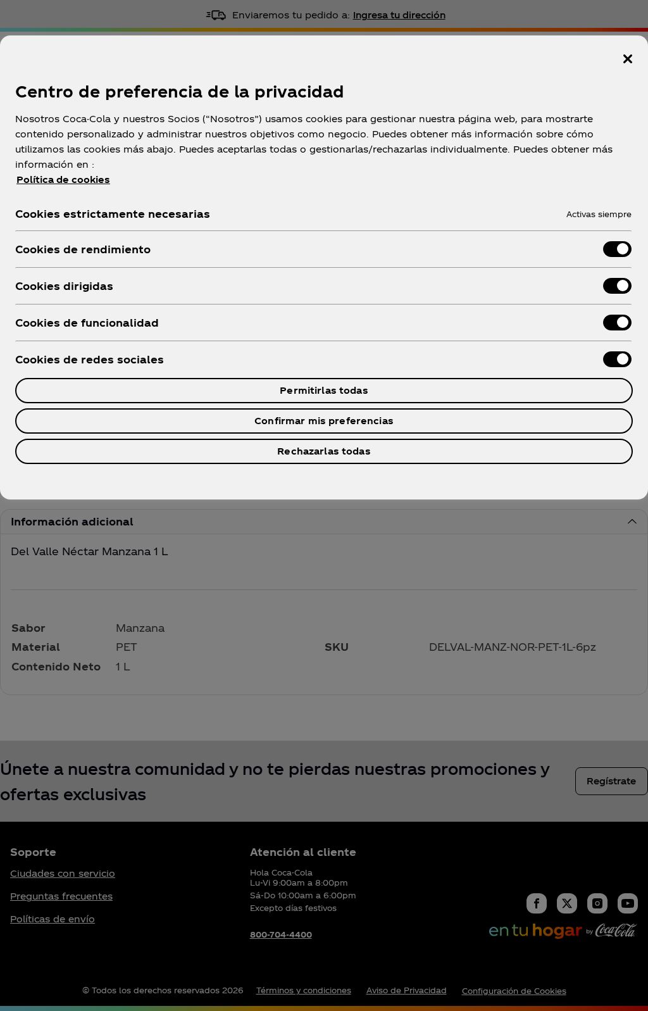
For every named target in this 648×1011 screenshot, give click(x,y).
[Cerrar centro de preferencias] (628, 59)
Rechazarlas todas (323, 451)
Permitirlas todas (324, 390)
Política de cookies (63, 179)
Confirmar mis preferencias (324, 420)
